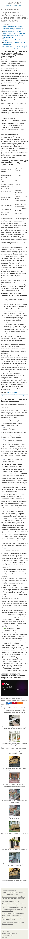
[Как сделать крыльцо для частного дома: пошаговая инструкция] (14, 862)
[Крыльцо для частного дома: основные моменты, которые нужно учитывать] (14, 831)
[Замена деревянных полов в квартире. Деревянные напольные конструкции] (14, 709)
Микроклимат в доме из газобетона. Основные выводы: (13, 36)
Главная (8, 5)
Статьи (20, 5)
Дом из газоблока (20, 698)
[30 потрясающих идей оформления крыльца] (14, 847)
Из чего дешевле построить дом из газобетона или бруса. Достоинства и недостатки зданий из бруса (13, 28)
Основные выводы (12, 700)
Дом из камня (19, 700)
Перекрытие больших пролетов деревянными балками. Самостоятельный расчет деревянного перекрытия (13, 903)
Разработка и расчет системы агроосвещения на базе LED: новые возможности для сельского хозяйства (14, 909)
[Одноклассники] (20, 703)
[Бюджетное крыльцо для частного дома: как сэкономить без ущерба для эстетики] (14, 741)
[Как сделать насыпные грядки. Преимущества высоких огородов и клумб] (14, 750)
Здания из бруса (8, 698)
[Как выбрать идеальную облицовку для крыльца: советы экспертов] (14, 815)
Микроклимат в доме (5, 700)
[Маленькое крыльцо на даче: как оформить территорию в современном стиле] (14, 766)
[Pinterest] (14, 703)
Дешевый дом (14, 698)
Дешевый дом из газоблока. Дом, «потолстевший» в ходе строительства (14, 32)
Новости (14, 5)
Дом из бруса (24, 700)
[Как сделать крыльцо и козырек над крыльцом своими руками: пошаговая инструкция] (14, 725)
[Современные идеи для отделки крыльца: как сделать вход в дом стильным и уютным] (14, 878)
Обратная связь (5, 937)
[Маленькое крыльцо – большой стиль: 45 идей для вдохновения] (14, 799)
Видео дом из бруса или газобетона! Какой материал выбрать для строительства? (15, 47)
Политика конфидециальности (7, 935)
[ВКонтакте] (9, 703)
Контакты (4, 933)
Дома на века (14, 3)
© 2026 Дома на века (6, 931)
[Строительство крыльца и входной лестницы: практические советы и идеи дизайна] (14, 782)
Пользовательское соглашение (11, 933)
